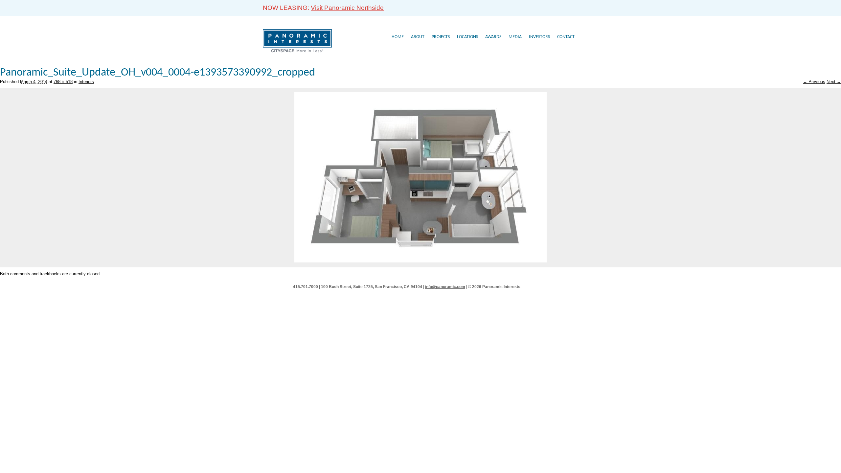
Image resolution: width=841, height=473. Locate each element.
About (417, 36)
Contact (566, 36)
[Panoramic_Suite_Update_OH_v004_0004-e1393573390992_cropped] (420, 261)
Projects (441, 36)
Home (398, 36)
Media (515, 36)
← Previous (814, 81)
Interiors (86, 81)
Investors (539, 36)
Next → (834, 81)
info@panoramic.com (445, 286)
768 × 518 (63, 81)
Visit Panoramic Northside (347, 7)
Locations (467, 36)
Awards (493, 36)
